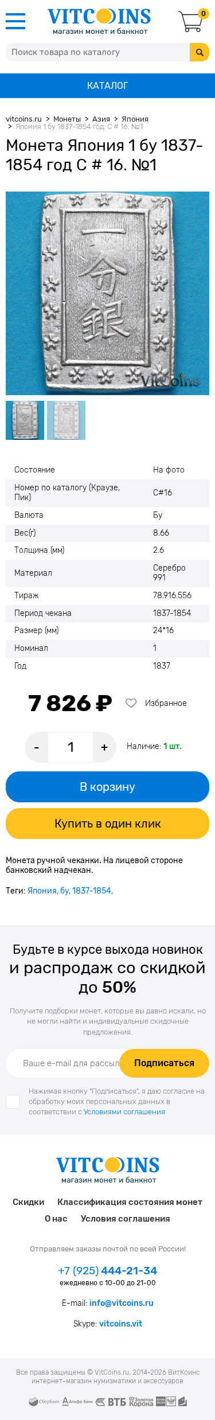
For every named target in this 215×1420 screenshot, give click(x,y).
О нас (56, 1219)
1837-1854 (91, 891)
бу (64, 891)
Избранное (166, 703)
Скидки (28, 1202)
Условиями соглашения (124, 1111)
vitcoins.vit (120, 1324)
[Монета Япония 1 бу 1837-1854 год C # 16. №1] (107, 293)
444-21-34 (107, 1271)
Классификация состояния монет (129, 1202)
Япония (42, 891)
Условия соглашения (125, 1219)
